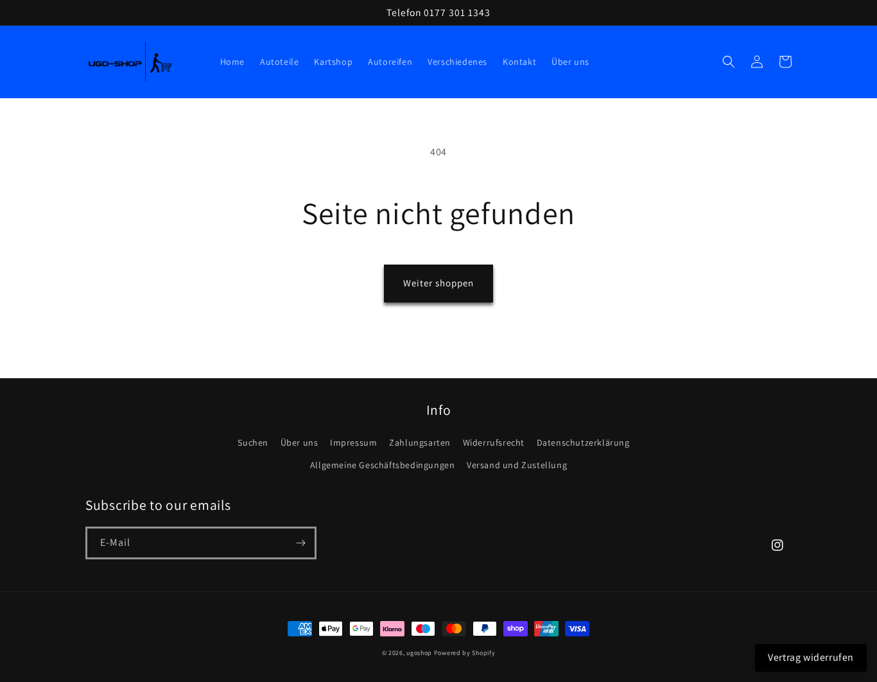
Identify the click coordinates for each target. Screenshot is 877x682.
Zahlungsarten (420, 442)
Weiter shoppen (438, 283)
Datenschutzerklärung (583, 442)
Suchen (253, 442)
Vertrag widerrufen (811, 657)
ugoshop (419, 653)
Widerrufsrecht (494, 442)
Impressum (353, 442)
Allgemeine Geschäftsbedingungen (382, 465)
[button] (729, 62)
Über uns (299, 442)
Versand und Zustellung (517, 465)
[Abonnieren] (300, 543)
